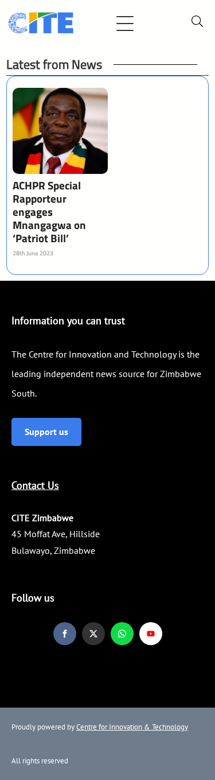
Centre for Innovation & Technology (132, 727)
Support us (46, 431)
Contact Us (35, 485)
